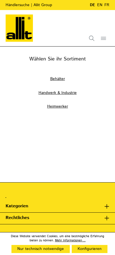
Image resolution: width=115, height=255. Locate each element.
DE (92, 5)
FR (106, 5)
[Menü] (103, 38)
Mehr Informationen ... (70, 241)
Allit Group (42, 5)
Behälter (57, 79)
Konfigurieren (90, 249)
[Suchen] (92, 38)
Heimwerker (57, 106)
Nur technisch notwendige (40, 249)
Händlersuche (18, 5)
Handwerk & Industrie (58, 93)
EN (99, 5)
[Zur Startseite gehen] (19, 28)
